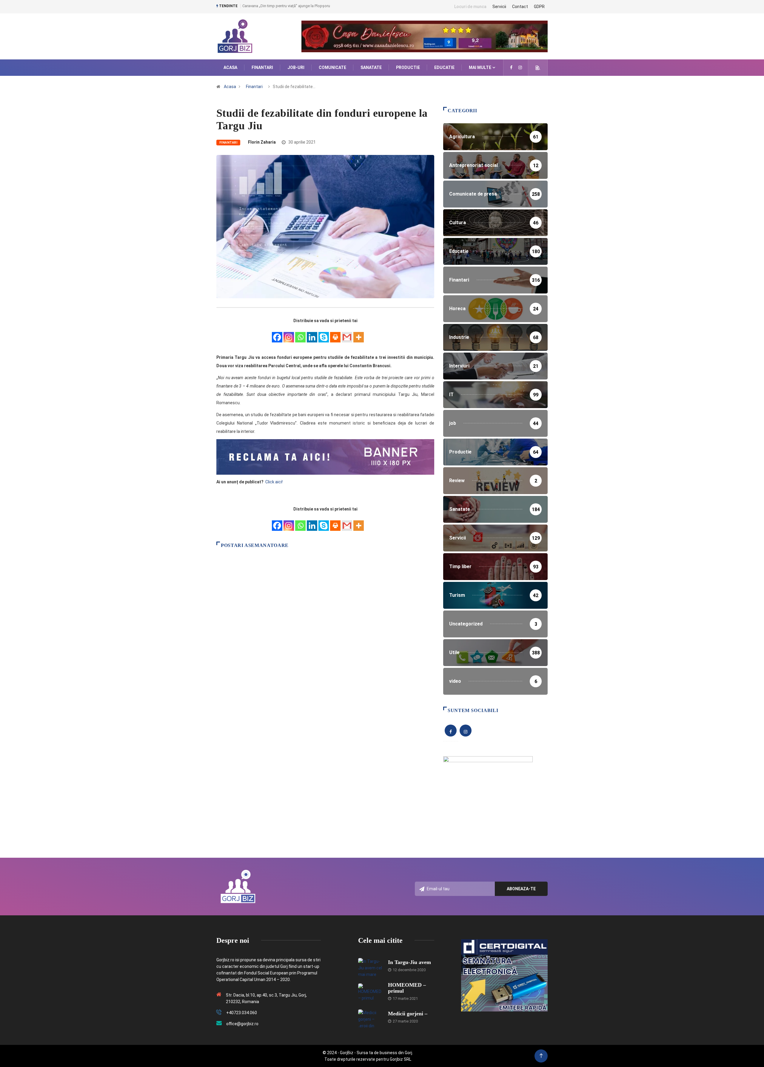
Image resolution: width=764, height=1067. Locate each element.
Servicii (499, 6)
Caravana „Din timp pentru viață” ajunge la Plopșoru (286, 6)
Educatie (444, 67)
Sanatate (371, 67)
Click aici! (274, 481)
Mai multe (480, 67)
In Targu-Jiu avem (409, 962)
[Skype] (323, 333)
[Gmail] (347, 333)
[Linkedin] (312, 333)
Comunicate (332, 67)
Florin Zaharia (262, 142)
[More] (358, 333)
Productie (408, 67)
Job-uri (295, 67)
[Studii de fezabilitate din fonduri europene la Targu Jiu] (511, 67)
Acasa (230, 67)
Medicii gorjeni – (407, 1014)
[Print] (335, 333)
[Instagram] (289, 333)
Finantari (262, 67)
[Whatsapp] (300, 333)
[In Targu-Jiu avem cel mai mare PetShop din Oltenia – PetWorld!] (370, 967)
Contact (520, 6)
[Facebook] (277, 333)
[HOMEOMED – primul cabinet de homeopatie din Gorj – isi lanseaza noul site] (370, 992)
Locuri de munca (470, 6)
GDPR (539, 6)
